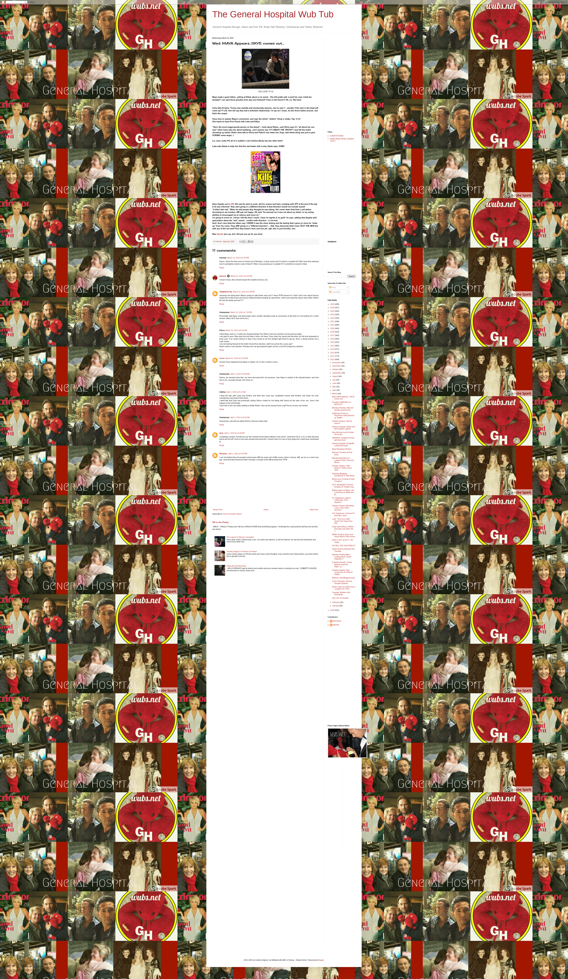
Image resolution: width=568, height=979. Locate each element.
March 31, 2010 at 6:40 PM (244, 292)
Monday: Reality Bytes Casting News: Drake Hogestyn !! (341, 557)
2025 (332, 308)
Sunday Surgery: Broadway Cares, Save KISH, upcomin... (343, 508)
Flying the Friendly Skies (236, 566)
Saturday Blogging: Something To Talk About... (343, 475)
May (334, 387)
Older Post (314, 510)
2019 (332, 328)
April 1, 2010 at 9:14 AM (236, 392)
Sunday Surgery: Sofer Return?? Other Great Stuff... (342, 468)
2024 (332, 311)
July (334, 380)
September (337, 373)
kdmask (222, 276)
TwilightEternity (225, 292)
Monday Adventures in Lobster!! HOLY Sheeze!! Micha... (343, 460)
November (336, 366)
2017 (332, 335)
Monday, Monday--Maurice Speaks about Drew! (343, 409)
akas (221, 433)
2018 (332, 332)
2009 (332, 610)
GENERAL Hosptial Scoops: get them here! (343, 439)
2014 (332, 346)
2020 (332, 325)
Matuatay (223, 454)
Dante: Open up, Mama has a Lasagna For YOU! (344, 588)
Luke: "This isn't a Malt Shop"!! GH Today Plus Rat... (342, 521)
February (336, 602)
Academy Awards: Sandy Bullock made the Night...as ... (342, 564)
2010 (332, 359)
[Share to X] (246, 241)
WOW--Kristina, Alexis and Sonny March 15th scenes (343, 535)
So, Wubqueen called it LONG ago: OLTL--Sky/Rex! (341, 500)
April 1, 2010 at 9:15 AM (240, 417)
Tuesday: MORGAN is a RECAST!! (341, 403)
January (335, 606)
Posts (333, 287)
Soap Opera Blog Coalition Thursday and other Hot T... (343, 529)
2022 (332, 318)
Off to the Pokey (220, 522)
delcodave (337, 621)
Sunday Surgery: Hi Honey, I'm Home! (242, 551)
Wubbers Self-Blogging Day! (343, 578)
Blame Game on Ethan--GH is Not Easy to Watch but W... (343, 492)
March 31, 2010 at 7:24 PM (241, 312)
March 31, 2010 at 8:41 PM (236, 330)
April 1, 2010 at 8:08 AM (240, 374)
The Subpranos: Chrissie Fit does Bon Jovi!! (343, 514)
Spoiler (219, 234)
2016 (332, 339)
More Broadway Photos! (341, 449)
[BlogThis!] (243, 241)
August (335, 376)
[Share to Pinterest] (252, 241)
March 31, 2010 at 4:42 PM (238, 258)
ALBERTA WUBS (336, 136)
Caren (222, 358)
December (336, 363)
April (334, 390)
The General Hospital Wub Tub (273, 14)
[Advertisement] (339, 81)
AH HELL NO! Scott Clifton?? (343, 546)
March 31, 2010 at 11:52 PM (236, 358)
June (334, 383)
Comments (335, 292)
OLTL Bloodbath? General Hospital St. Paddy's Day (343, 486)
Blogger (321, 960)
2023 (332, 315)
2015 (332, 342)
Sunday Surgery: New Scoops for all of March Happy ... (342, 572)
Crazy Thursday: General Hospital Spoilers (342, 582)
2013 (332, 349)
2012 (332, 353)
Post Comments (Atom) (232, 514)
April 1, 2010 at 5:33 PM (237, 454)
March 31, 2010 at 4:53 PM (241, 276)
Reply (221, 268)
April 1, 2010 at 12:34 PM (234, 433)
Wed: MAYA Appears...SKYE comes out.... (343, 398)
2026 (332, 304)
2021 (332, 321)
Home (266, 510)
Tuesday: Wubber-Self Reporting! (341, 593)
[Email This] (240, 241)
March (335, 394)
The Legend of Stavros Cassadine (240, 537)
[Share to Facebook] (249, 241)
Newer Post (217, 510)
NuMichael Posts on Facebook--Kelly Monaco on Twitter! (343, 415)
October (335, 369)
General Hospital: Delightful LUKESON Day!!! (343, 444)
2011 (332, 356)
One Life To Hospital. (340, 598)
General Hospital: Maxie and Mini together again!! (343, 428)
